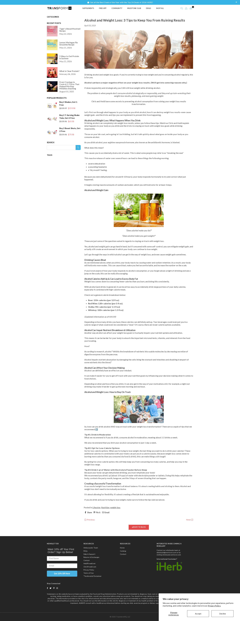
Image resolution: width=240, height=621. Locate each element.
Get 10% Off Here (62, 573)
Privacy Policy (89, 570)
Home (122, 548)
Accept (198, 613)
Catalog (123, 551)
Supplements (88, 8)
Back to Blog (139, 527)
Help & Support (89, 554)
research (100, 351)
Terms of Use (89, 573)
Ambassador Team (91, 548)
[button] (236, 2)
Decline (222, 613)
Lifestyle (96, 507)
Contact (87, 560)
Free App (102, 8)
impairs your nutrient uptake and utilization (163, 333)
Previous (90, 519)
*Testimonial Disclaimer (93, 576)
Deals (148, 8)
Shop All (160, 8)
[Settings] (186, 8)
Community (117, 8)
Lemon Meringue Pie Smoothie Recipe (68, 43)
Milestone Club (134, 8)
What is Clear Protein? (69, 71)
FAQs (86, 551)
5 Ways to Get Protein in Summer (69, 57)
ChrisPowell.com (90, 567)
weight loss (115, 507)
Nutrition (105, 507)
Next (188, 519)
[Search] (182, 8)
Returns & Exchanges (91, 557)
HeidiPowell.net (90, 563)
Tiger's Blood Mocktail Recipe (69, 30)
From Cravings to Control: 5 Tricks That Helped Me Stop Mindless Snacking (69, 85)
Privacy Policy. (214, 605)
